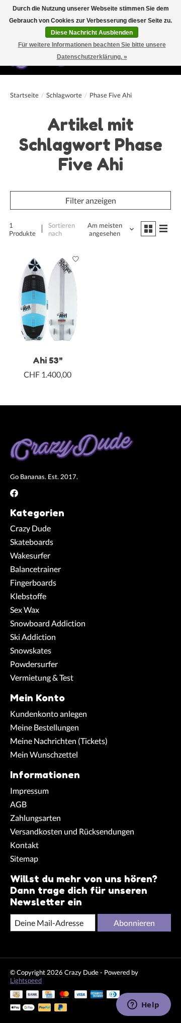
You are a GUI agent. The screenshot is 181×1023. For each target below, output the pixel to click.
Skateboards (31, 541)
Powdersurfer (34, 664)
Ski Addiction (33, 636)
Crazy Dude (30, 528)
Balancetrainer (35, 569)
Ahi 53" (48, 360)
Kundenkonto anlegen (48, 713)
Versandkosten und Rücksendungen (72, 831)
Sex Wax (24, 609)
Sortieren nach (61, 229)
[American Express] (97, 995)
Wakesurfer (30, 555)
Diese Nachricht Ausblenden (92, 32)
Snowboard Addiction (47, 623)
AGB (18, 804)
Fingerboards (33, 582)
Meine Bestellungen (44, 727)
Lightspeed (26, 980)
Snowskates (30, 650)
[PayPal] (44, 1008)
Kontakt (24, 845)
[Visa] (80, 995)
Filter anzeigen (90, 200)
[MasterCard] (64, 995)
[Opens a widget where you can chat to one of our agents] (143, 1005)
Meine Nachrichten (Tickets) (59, 741)
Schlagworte (64, 95)
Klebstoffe (28, 596)
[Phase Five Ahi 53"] (47, 299)
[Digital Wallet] (22, 1008)
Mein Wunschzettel (44, 754)
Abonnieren (134, 922)
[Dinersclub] (113, 995)
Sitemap (24, 858)
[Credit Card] (48, 995)
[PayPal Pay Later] (60, 1008)
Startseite (24, 95)
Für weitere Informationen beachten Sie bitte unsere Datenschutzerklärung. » (92, 50)
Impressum (29, 790)
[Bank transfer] (32, 995)
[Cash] (16, 995)
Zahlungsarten (35, 817)
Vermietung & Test (41, 677)
